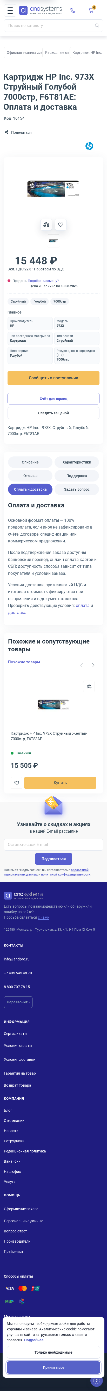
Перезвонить (18, 1002)
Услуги (10, 1182)
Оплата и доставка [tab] (30, 489)
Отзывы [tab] (30, 476)
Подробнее (34, 1340)
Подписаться (54, 858)
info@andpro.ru (17, 959)
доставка (17, 612)
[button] (10, 10)
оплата (83, 605)
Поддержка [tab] (76, 476)
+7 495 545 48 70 (18, 973)
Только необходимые (53, 1352)
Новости (11, 1131)
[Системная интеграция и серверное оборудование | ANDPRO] (40, 10)
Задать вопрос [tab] (77, 489)
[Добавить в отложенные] (61, 225)
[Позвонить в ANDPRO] (73, 10)
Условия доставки (19, 1059)
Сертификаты (15, 1033)
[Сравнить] (89, 686)
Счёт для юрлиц (54, 399)
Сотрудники (14, 1141)
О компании (14, 1120)
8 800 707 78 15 (17, 987)
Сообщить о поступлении (53, 377)
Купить (60, 782)
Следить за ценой (53, 413)
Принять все (53, 1367)
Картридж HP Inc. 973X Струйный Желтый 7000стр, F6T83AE (49, 736)
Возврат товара (17, 1085)
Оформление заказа (21, 1209)
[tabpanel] (53, 560)
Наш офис (12, 1171)
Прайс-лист (13, 1251)
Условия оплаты (18, 1046)
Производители (17, 1241)
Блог (8, 1110)
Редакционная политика (25, 1151)
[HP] (89, 146)
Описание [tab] (30, 462)
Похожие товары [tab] (24, 662)
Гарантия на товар (20, 1073)
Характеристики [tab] (77, 462)
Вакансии (12, 1161)
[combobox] (53, 25)
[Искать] (97, 26)
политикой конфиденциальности (65, 874)
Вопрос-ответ (15, 1231)
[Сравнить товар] (46, 225)
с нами (43, 917)
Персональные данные (23, 1221)
